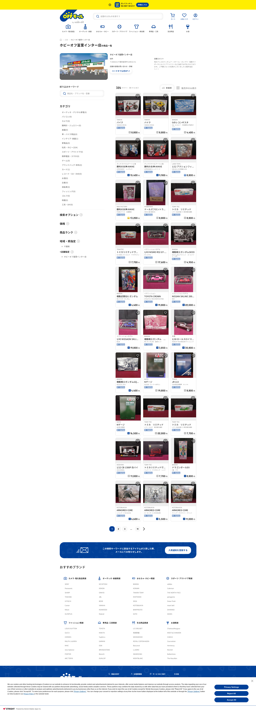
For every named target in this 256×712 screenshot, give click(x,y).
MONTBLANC (138, 658)
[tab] (68, 28)
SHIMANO (171, 610)
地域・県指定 (68, 241)
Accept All (231, 700)
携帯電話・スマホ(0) (70, 156)
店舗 (66, 40)
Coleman (170, 588)
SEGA (135, 601)
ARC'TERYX (69, 658)
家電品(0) (66, 143)
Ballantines (171, 654)
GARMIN (102, 641)
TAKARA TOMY (138, 593)
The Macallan (172, 658)
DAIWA (169, 614)
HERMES (68, 637)
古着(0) (65, 182)
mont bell (170, 605)
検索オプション (69, 215)
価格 (62, 223)
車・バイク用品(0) (69, 134)
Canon (67, 605)
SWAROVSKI (137, 654)
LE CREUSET (137, 628)
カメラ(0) (66, 121)
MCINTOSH (103, 584)
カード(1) (66, 169)
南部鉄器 (136, 633)
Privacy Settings (231, 687)
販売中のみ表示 (188, 88)
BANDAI (136, 584)
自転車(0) (66, 187)
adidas (169, 584)
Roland (101, 614)
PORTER (68, 654)
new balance (69, 650)
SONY (67, 584)
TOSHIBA (68, 597)
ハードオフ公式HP (120, 71)
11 (137, 529)
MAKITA (102, 633)
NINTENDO (137, 597)
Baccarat (136, 645)
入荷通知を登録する (178, 550)
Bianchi (101, 654)
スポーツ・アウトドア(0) (72, 152)
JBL (100, 597)
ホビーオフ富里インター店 (75, 256)
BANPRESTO (137, 610)
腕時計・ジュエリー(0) (71, 125)
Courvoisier (171, 641)
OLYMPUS (68, 614)
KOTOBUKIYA (138, 605)
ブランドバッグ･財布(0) (72, 165)
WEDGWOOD (138, 637)
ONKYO (101, 593)
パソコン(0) (67, 116)
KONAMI (136, 588)
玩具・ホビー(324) (70, 147)
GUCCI (67, 633)
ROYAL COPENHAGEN (141, 641)
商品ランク (66, 232)
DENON (102, 588)
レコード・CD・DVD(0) (72, 174)
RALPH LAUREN (71, 641)
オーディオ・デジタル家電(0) (74, 112)
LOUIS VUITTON (71, 628)
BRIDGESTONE (104, 650)
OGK (100, 645)
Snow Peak (171, 601)
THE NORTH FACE (174, 593)
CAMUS (170, 637)
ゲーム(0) (66, 160)
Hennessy (171, 645)
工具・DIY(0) (67, 204)
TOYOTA (102, 628)
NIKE (67, 645)
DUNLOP (102, 658)
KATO (135, 614)
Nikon (67, 610)
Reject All (231, 693)
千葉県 (67, 246)
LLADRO (136, 650)
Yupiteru (102, 637)
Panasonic (68, 588)
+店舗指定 (64, 251)
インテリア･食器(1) (70, 138)
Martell (170, 650)
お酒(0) (65, 178)
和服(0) (65, 200)
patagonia (171, 597)
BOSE (101, 601)
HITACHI (68, 601)
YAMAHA (102, 605)
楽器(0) (65, 130)
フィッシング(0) (68, 191)
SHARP (67, 593)
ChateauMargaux (173, 628)
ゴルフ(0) (66, 196)
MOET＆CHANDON (174, 633)
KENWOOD (103, 610)
